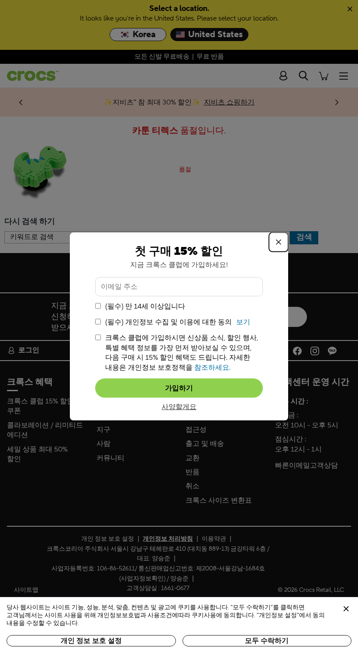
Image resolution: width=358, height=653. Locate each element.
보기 (243, 322)
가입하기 (179, 388)
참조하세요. (212, 367)
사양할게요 (179, 407)
